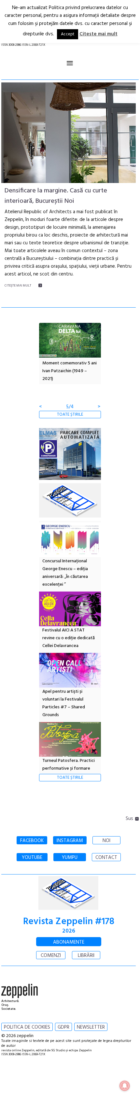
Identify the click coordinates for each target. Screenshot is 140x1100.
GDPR (63, 1027)
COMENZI (51, 955)
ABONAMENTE (68, 942)
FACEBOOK (32, 841)
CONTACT (106, 858)
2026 (68, 931)
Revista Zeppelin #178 (68, 921)
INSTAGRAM (70, 841)
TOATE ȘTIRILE (70, 414)
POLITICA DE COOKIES (27, 1027)
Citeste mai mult (98, 34)
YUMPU (69, 858)
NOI (106, 841)
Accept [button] (67, 34)
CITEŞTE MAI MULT (18, 285)
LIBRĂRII (86, 955)
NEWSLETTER (91, 1027)
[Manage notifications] (124, 1086)
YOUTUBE (32, 858)
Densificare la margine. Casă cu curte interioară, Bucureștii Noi (56, 196)
